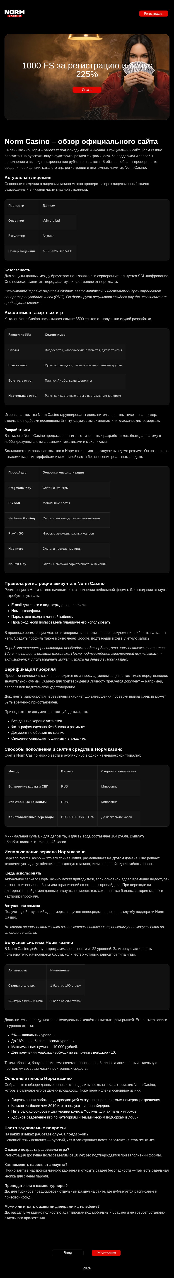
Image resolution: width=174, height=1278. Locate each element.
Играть (87, 89)
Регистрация (153, 13)
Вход (68, 1253)
